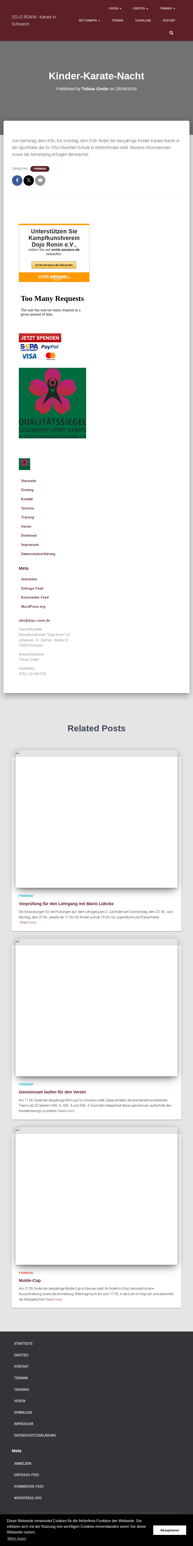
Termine (118, 20)
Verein (114, 8)
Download (143, 20)
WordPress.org (33, 606)
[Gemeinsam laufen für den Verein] (96, 1007)
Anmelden (29, 579)
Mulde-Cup (30, 1280)
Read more (28, 922)
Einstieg (139, 8)
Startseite (28, 481)
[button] (120, 8)
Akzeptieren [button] (169, 1530)
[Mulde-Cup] (96, 1195)
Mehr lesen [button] (17, 1539)
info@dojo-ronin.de (34, 620)
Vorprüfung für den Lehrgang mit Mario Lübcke (66, 903)
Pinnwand (40, 168)
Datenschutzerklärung (38, 554)
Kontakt (169, 20)
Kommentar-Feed (35, 597)
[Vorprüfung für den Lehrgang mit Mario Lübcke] (96, 818)
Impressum (30, 545)
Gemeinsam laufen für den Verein (52, 1092)
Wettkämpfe (88, 20)
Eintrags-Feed (32, 588)
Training (166, 8)
